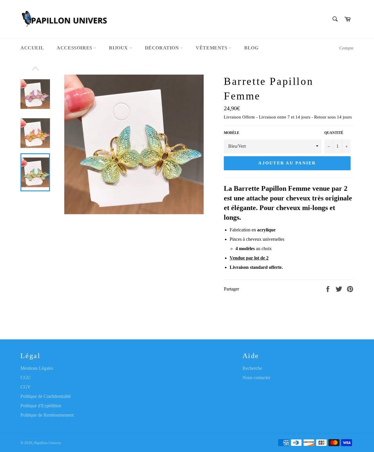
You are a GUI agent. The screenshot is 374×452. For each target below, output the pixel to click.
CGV (25, 386)
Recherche (252, 368)
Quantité (333, 133)
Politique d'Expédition (40, 405)
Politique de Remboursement (47, 415)
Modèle (231, 133)
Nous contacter (256, 377)
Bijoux (119, 47)
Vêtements (212, 47)
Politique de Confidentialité (45, 396)
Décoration (163, 47)
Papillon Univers (47, 443)
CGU (25, 377)
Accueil (32, 47)
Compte (346, 48)
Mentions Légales (36, 368)
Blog (251, 47)
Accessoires (75, 47)
